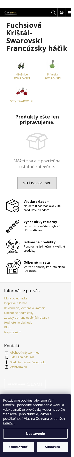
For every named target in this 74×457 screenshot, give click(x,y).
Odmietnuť (18, 447)
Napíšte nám (12, 332)
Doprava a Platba (15, 303)
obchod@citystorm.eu (24, 352)
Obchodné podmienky (18, 313)
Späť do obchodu (37, 183)
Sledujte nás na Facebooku (28, 362)
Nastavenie (35, 433)
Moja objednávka (15, 298)
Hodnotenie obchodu (18, 322)
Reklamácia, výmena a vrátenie (24, 308)
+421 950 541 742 (22, 357)
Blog (7, 327)
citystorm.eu (18, 367)
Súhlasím (52, 447)
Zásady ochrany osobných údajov (26, 317)
